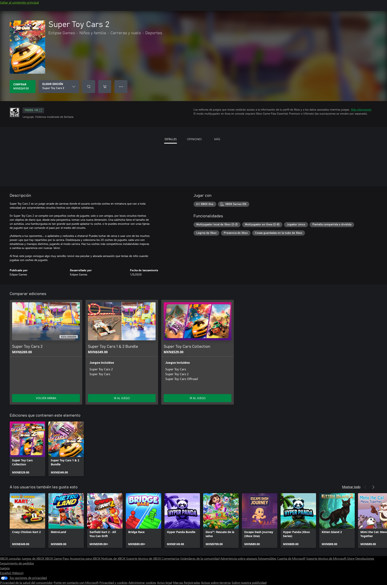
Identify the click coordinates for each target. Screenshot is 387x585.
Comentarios (171, 558)
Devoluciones (364, 558)
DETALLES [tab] (171, 139)
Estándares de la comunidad (200, 558)
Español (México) (12, 573)
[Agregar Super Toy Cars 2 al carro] (104, 86)
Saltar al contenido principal (19, 2)
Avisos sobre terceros (216, 582)
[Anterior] (365, 487)
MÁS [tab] (217, 139)
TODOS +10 (31, 110)
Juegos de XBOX (33, 558)
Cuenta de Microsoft (291, 558)
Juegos (5, 568)
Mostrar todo (351, 487)
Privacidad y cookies (113, 582)
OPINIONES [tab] (194, 139)
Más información (361, 109)
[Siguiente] (373, 487)
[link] (27, 448)
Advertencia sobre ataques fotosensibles (248, 558)
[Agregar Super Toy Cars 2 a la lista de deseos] (88, 86)
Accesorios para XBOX (85, 558)
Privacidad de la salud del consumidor (26, 582)
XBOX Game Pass (57, 558)
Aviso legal (164, 582)
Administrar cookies (142, 582)
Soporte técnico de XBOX (144, 558)
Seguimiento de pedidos (17, 563)
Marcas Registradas (186, 582)
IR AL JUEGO (122, 398)
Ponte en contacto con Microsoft (76, 582)
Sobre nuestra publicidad (249, 582)
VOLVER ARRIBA (46, 398)
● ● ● (121, 86)
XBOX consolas (10, 558)
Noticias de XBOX (113, 558)
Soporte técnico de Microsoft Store (330, 558)
